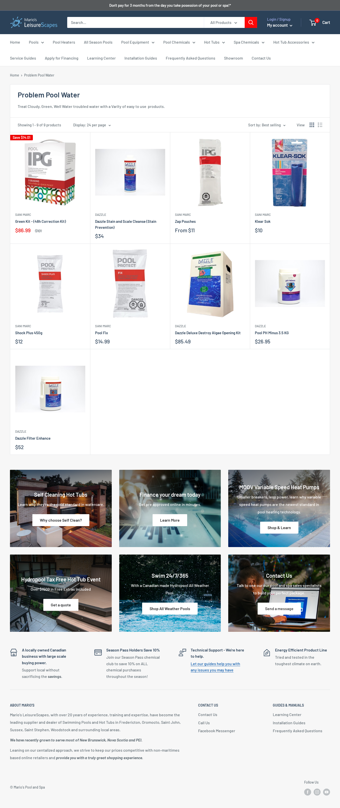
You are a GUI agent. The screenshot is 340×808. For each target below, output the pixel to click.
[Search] (251, 22)
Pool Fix (101, 332)
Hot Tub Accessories (291, 42)
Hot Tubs (212, 42)
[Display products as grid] (312, 125)
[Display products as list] (320, 125)
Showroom (233, 58)
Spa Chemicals (246, 42)
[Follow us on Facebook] (307, 792)
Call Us (204, 722)
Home (15, 42)
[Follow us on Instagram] (317, 792)
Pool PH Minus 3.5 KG (272, 332)
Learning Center (101, 58)
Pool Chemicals (176, 42)
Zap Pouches (185, 221)
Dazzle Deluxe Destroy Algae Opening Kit (208, 332)
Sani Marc (23, 215)
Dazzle (100, 215)
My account (277, 24)
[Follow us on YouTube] (326, 792)
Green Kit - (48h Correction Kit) (40, 221)
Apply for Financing (61, 58)
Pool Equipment (135, 42)
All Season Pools (98, 42)
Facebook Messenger (216, 730)
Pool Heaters (64, 42)
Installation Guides (140, 58)
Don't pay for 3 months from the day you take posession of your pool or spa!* (170, 5)
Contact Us (261, 58)
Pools (34, 42)
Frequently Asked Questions (190, 58)
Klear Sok (263, 221)
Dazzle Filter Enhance (33, 438)
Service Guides (23, 58)
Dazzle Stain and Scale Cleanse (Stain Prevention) (125, 224)
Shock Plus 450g (28, 332)
